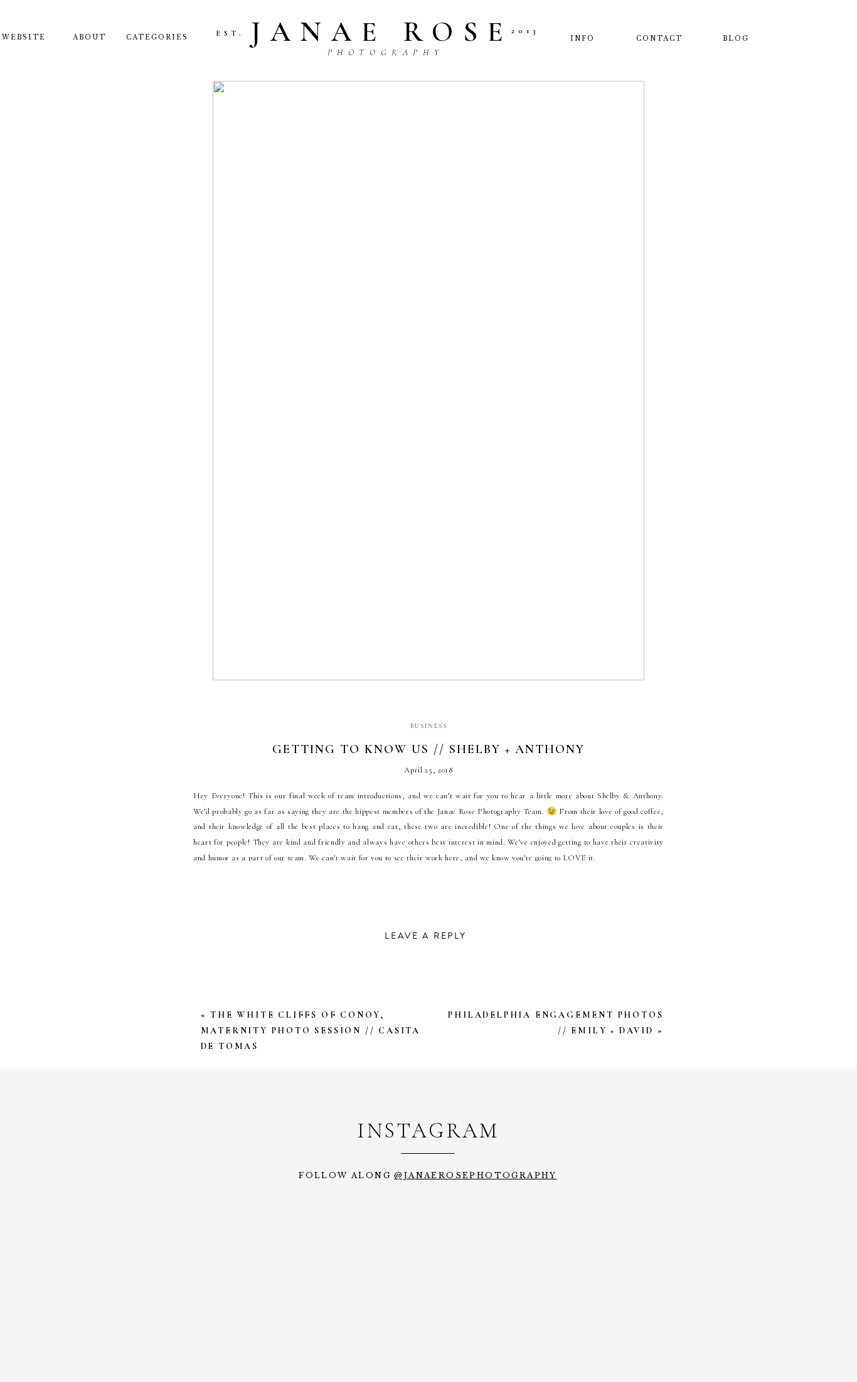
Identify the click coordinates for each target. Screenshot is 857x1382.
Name (216, 1159)
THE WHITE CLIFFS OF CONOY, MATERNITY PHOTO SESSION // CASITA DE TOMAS (310, 1031)
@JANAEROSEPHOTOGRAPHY (475, 1175)
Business (428, 726)
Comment (228, 1003)
